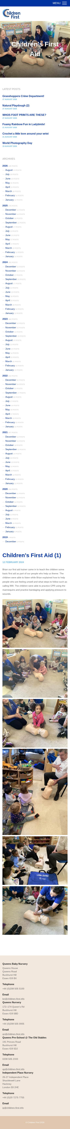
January (13, 199)
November (15, 214)
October (13, 218)
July (11, 174)
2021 (9, 432)
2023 (9, 319)
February (14, 195)
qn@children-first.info (13, 1034)
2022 (9, 375)
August (13, 170)
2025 (9, 205)
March (13, 191)
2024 (9, 262)
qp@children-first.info (13, 1069)
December (15, 209)
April (12, 187)
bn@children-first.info (13, 999)
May (12, 182)
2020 (9, 489)
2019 (8, 537)
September (15, 222)
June (12, 178)
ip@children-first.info (13, 1108)
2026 (9, 165)
